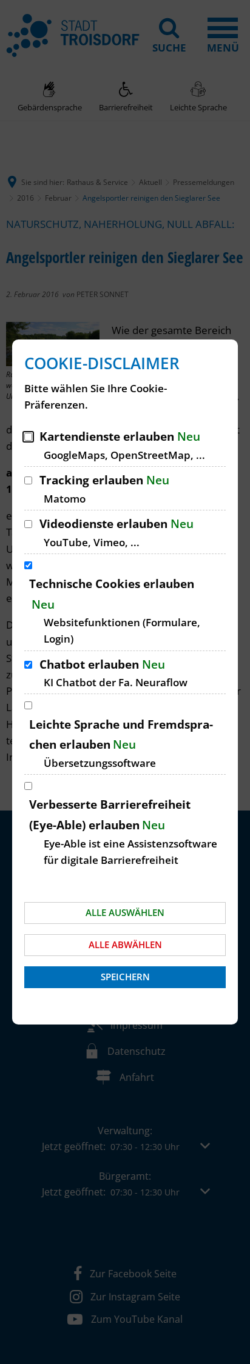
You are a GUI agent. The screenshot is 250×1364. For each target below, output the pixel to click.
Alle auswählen (125, 912)
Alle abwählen (125, 944)
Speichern (125, 977)
